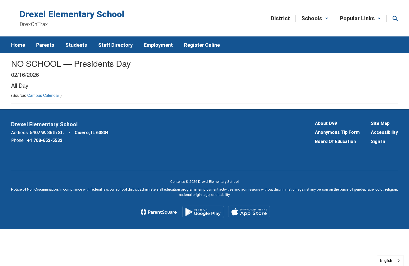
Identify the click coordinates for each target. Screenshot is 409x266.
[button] (314, 18)
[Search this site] (395, 18)
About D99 (326, 123)
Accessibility (384, 132)
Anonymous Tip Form (337, 132)
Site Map (380, 123)
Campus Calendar (43, 95)
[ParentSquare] (158, 212)
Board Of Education (335, 141)
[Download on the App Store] (249, 212)
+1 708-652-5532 (44, 140)
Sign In (378, 141)
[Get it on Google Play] (203, 212)
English (386, 260)
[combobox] (390, 260)
